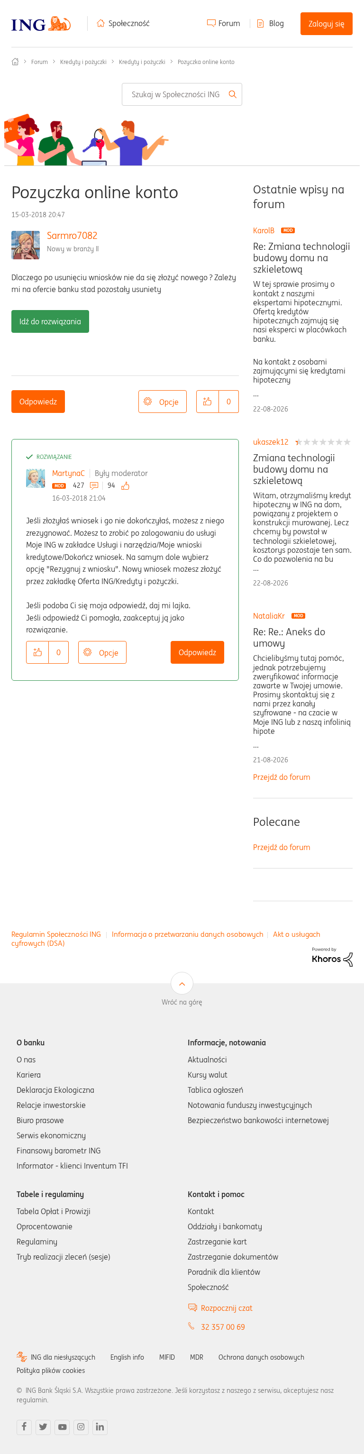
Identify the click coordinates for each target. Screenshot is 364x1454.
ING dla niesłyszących (63, 1357)
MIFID (167, 1357)
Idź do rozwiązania (50, 321)
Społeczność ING (15, 61)
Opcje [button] (169, 402)
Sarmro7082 (72, 235)
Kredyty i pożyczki (83, 61)
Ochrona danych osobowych (261, 1357)
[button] (207, 401)
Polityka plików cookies (51, 1370)
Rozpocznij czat (227, 1308)
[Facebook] (24, 1427)
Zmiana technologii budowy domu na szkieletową (294, 469)
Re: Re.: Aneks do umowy (289, 637)
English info (127, 1357)
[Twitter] (43, 1427)
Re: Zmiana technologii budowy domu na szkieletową (301, 258)
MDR (196, 1357)
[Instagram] (81, 1427)
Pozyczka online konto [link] (206, 61)
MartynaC (68, 473)
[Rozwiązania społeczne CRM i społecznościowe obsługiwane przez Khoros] (332, 956)
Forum (229, 23)
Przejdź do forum (281, 777)
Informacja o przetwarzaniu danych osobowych (188, 934)
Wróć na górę (182, 1002)
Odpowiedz (38, 401)
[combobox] (182, 94)
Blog (276, 23)
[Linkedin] (100, 1427)
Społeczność (129, 23)
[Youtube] (62, 1427)
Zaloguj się (327, 23)
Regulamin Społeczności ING (56, 934)
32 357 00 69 (223, 1327)
